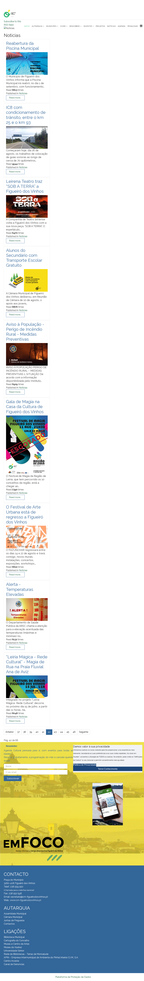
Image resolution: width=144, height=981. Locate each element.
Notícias (111, 26)
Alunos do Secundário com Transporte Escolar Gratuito (24, 258)
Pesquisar (133, 26)
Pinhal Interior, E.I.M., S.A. (66, 957)
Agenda (121, 26)
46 (74, 732)
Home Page (13, 2)
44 (61, 732)
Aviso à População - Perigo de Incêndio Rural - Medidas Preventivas (25, 332)
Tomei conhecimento (107, 769)
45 (68, 732)
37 (18, 732)
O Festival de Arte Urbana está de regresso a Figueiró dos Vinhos (24, 514)
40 (37, 732)
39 (30, 732)
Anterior (9, 732)
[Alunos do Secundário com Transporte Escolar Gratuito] (27, 281)
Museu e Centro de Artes (16, 944)
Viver (63, 26)
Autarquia (37, 26)
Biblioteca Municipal (14, 937)
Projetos (100, 26)
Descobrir (74, 26)
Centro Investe (11, 961)
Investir (88, 26)
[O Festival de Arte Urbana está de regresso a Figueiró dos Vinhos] (27, 537)
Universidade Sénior (14, 950)
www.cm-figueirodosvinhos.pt (25, 900)
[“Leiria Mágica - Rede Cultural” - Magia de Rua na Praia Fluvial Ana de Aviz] (27, 687)
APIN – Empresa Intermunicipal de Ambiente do (28, 957)
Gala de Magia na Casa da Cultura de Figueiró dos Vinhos (25, 406)
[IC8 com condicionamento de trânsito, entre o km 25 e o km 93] (27, 138)
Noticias (23, 93)
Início (27, 26)
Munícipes (51, 26)
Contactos (9, 923)
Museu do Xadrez (13, 947)
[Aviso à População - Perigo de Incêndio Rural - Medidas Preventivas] (27, 355)
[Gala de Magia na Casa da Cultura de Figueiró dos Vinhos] (27, 445)
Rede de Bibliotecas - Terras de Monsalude (26, 954)
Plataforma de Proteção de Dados (73, 977)
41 (43, 732)
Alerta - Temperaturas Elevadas (19, 589)
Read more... (15, 97)
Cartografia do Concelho (16, 940)
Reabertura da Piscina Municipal (22, 46)
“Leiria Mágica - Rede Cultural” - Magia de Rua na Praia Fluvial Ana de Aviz (26, 664)
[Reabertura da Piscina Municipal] (27, 64)
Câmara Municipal (13, 917)
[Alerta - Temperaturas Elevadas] (27, 610)
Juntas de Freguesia (14, 920)
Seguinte (83, 732)
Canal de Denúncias (14, 964)
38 (24, 732)
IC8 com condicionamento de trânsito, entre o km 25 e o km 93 (26, 115)
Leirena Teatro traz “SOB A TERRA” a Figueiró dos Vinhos (25, 186)
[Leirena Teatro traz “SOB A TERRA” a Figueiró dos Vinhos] (27, 207)
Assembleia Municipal (15, 913)
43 (55, 732)
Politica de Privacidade (84, 765)
